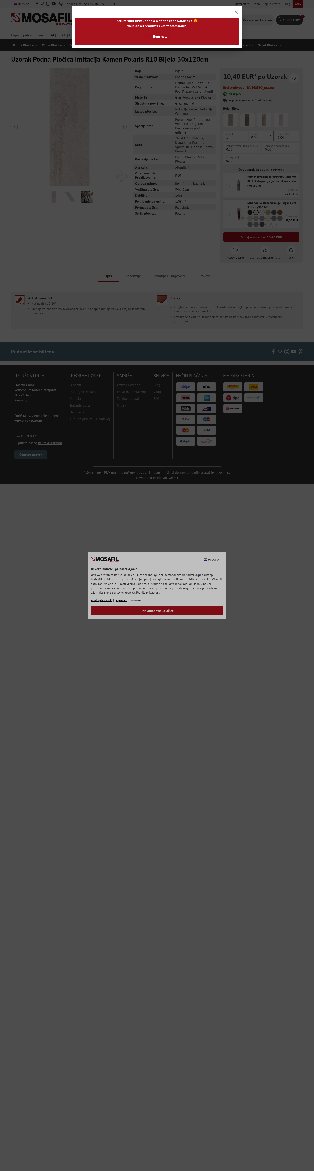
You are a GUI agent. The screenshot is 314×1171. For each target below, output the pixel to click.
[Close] (236, 12)
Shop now (160, 36)
